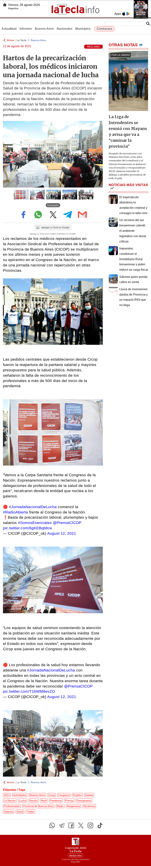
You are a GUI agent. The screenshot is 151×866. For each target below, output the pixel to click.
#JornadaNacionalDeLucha (33, 507)
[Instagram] (90, 825)
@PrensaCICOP (67, 522)
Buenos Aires (44, 28)
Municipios (83, 28)
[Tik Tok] (100, 825)
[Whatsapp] (52, 825)
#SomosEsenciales (35, 522)
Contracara (104, 28)
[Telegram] (61, 825)
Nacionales (64, 28)
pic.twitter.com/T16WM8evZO (29, 691)
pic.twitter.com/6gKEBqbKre (27, 528)
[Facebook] (71, 825)
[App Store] (124, 13)
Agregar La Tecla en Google (55, 227)
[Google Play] (128, 13)
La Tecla (21, 40)
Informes (26, 28)
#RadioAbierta (15, 512)
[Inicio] (5, 5)
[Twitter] (81, 825)
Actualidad (9, 28)
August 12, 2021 (61, 533)
